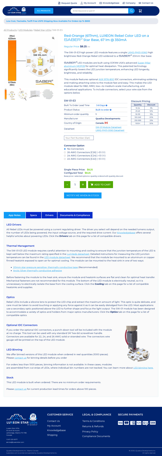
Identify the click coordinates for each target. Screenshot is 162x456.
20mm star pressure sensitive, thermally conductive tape (45, 267)
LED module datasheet (57, 257)
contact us (20, 357)
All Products (43, 11)
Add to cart (102, 184)
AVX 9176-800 (106, 79)
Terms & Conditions (93, 421)
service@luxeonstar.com (15, 442)
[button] (53, 38)
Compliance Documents (96, 436)
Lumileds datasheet (78, 254)
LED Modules (25, 30)
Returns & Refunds (93, 426)
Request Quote (69, 3)
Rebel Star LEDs (42, 30)
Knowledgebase (126, 232)
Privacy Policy (90, 431)
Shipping (52, 435)
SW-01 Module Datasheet (109, 127)
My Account (54, 425)
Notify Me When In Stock (83, 195)
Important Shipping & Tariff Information (130, 21)
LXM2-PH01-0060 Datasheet (110, 130)
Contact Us (53, 421)
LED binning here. (143, 367)
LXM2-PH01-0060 (137, 52)
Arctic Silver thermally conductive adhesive (37, 270)
